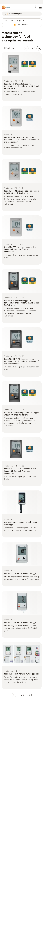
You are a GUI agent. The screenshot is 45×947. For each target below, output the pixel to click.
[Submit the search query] (4, 13)
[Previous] (26, 48)
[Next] (39, 48)
